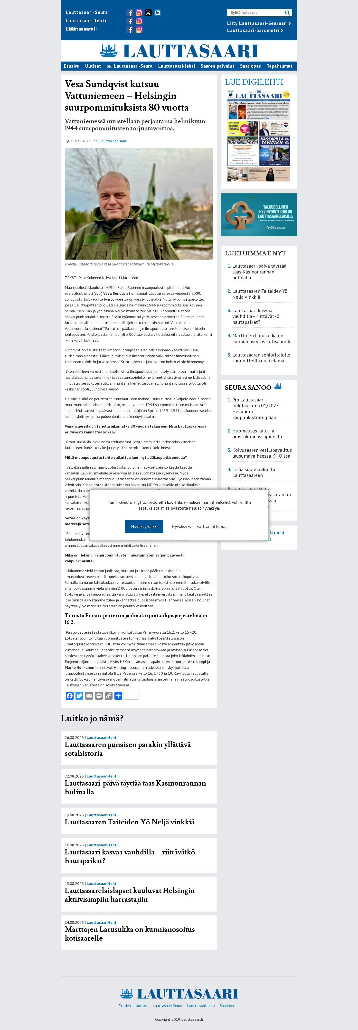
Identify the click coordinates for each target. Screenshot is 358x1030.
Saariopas (250, 66)
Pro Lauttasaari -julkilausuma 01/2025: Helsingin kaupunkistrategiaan (256, 408)
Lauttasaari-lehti (86, 20)
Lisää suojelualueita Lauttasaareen (253, 472)
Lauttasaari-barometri (253, 30)
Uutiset (93, 66)
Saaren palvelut (217, 66)
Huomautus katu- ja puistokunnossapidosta (257, 434)
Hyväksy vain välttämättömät (199, 526)
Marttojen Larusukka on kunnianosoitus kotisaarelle (130, 934)
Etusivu (72, 66)
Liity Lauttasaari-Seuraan (257, 23)
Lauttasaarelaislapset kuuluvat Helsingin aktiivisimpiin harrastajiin (130, 895)
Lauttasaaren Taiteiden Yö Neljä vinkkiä (129, 822)
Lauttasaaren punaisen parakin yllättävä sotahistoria (128, 749)
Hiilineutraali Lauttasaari (81, 29)
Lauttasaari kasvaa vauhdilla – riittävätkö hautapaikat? (130, 856)
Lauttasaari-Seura (87, 12)
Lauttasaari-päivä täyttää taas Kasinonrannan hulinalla (135, 787)
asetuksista (148, 508)
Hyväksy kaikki (144, 526)
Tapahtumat (279, 66)
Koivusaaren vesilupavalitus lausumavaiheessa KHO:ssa (262, 453)
